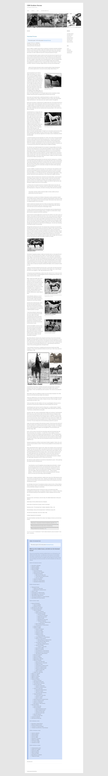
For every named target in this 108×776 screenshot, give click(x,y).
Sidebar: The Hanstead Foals (35, 541)
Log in (68, 48)
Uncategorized (37, 531)
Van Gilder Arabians (70, 33)
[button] (38, 368)
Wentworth (49, 531)
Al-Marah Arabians (70, 37)
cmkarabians (32, 532)
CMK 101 (33, 10)
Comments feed (69, 51)
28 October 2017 (29, 761)
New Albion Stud (70, 39)
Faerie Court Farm (70, 41)
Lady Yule (53, 531)
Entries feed (69, 49)
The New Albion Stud (45, 10)
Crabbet (45, 531)
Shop (38, 10)
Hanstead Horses (32, 36)
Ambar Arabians (69, 40)
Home (28, 10)
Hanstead (56, 531)
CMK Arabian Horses (34, 5)
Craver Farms (69, 36)
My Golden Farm (70, 35)
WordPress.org (69, 52)
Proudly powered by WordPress (32, 771)
